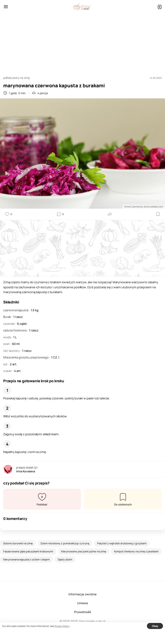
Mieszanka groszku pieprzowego (26, 357)
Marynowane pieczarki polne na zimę (83, 551)
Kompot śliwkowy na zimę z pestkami (136, 551)
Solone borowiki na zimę (18, 543)
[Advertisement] (82, 43)
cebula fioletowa (15, 330)
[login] (159, 6)
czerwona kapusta (16, 310)
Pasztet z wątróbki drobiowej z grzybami (121, 543)
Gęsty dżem (65, 559)
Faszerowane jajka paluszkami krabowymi (28, 551)
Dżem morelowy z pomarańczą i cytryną (65, 543)
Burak (7, 317)
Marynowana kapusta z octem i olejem (26, 559)
